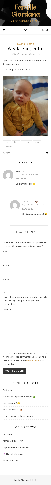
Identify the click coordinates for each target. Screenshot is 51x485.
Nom (5, 251)
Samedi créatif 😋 (11, 403)
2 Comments (34, 54)
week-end (8, 146)
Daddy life (8, 390)
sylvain (9, 152)
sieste (30, 44)
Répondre (21, 178)
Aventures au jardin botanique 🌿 (19, 396)
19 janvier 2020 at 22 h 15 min (34, 205)
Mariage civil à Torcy (13, 440)
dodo (16, 142)
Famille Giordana (25, 10)
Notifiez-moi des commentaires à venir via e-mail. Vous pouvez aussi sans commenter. (25, 360)
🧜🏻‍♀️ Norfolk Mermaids (13, 453)
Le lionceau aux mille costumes (18, 416)
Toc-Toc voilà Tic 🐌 (13, 409)
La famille (7, 434)
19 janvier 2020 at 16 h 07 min (27, 174)
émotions (26, 142)
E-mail (6, 265)
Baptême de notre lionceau (16, 447)
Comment (7, 309)
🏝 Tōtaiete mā (10, 460)
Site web (7, 279)
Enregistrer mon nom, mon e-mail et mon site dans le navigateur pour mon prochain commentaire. (25, 300)
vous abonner (33, 360)
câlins (21, 44)
